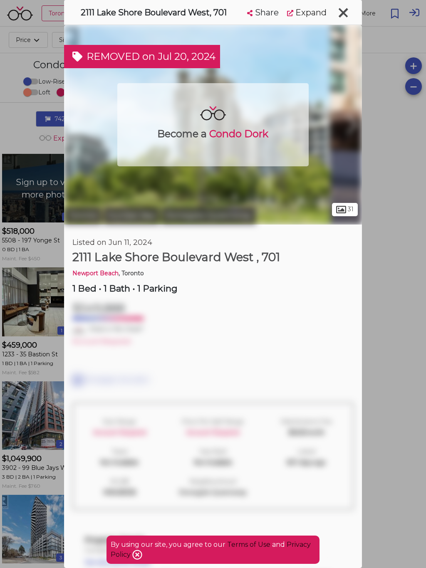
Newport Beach (95, 273)
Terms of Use (248, 544)
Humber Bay (131, 215)
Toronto (82, 215)
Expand (310, 12)
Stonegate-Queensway (209, 215)
